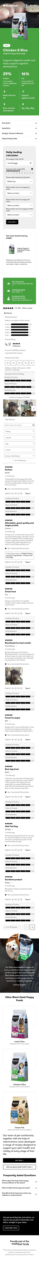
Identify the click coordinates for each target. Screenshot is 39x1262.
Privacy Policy (19, 1254)
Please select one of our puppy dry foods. (18, 188)
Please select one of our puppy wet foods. (18, 201)
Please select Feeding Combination (18, 177)
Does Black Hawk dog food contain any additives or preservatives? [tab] (16, 1194)
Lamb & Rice (19, 1041)
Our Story (16, 292)
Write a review (27, 308)
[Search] (31, 5)
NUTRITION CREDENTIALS (21, 300)
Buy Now (18, 1160)
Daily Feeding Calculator (28, 1216)
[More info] (32, 169)
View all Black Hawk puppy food (18, 1167)
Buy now (10, 1216)
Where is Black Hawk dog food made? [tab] (16, 1188)
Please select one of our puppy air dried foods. (19, 210)
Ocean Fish (19, 1127)
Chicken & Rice (19, 1084)
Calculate (11, 222)
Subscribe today (11, 1228)
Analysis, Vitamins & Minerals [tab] (12, 133)
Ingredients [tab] (6, 128)
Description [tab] (6, 123)
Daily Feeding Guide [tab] (9, 138)
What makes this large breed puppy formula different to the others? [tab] (15, 1182)
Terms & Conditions (29, 1254)
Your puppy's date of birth (15, 159)
